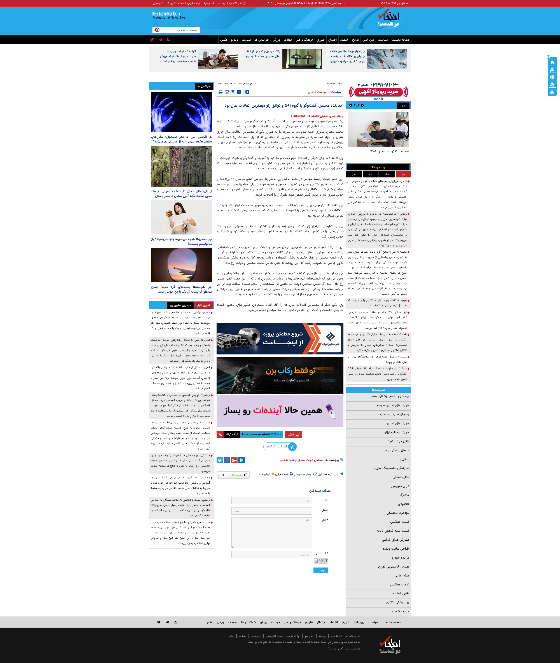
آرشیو (231, 636)
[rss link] (175, 622)
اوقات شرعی (193, 3)
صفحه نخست (401, 39)
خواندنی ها (262, 39)
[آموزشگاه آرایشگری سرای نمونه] (280, 411)
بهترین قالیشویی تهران (393, 566)
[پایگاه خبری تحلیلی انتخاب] (392, 20)
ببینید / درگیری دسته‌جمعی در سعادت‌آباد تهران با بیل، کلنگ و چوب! (377, 359)
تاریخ (355, 39)
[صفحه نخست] (552, 62)
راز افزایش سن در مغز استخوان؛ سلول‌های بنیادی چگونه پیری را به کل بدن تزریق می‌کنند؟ (181, 139)
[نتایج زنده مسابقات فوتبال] (552, 91)
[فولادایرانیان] (280, 338)
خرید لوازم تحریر (398, 423)
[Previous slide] (362, 105)
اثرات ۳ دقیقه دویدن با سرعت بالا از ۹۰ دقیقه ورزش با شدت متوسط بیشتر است (178, 56)
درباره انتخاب (353, 636)
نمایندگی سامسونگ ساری (391, 468)
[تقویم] (552, 84)
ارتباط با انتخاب (237, 3)
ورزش (276, 39)
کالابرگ (404, 495)
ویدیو (234, 39)
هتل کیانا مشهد (398, 441)
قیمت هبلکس (399, 521)
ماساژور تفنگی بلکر (397, 450)
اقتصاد (344, 39)
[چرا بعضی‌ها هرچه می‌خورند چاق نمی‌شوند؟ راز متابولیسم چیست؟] (181, 217)
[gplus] (234, 460)
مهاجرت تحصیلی (398, 512)
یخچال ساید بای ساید (394, 414)
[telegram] (161, 39)
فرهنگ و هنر (304, 39)
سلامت (246, 39)
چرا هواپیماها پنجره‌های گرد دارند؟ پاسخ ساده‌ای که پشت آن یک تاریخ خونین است (181, 289)
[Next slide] (350, 105)
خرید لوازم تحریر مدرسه (393, 405)
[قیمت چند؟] (552, 69)
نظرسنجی (158, 3)
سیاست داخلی (317, 92)
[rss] (169, 39)
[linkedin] (241, 460)
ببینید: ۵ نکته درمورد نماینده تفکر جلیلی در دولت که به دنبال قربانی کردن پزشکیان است (377, 303)
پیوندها (222, 3)
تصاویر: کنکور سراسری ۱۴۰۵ (389, 151)
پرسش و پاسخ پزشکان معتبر (390, 396)
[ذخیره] (233, 92)
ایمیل (325, 510)
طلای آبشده (401, 593)
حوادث (288, 39)
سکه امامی (402, 575)
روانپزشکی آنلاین (397, 602)
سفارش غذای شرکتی (395, 539)
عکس (223, 39)
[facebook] (227, 460)
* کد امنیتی (321, 553)
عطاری (404, 459)
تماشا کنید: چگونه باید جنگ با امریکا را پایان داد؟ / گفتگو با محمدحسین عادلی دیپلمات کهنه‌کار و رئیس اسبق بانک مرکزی (377, 373)
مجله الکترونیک (175, 3)
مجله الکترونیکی (274, 636)
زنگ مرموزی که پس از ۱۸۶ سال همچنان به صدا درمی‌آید (262, 54)
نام (326, 499)
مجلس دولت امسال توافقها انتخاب (301, 460)
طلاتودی (403, 504)
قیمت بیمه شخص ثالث (393, 530)
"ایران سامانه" (335, 649)
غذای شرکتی (401, 477)
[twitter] (152, 39)
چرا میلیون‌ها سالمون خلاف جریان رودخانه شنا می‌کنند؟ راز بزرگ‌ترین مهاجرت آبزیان (347, 56)
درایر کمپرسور (400, 486)
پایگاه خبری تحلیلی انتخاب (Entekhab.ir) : (316, 116)
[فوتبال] (552, 76)
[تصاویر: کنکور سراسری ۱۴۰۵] (378, 129)
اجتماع (332, 39)
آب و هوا (209, 3)
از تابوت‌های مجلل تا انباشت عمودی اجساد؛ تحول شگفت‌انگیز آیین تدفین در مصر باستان (181, 193)
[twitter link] (159, 622)
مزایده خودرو (400, 557)
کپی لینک (293, 434)
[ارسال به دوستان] (227, 92)
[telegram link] (167, 622)
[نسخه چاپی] (221, 92)
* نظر (325, 520)
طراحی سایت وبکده (396, 548)
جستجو (243, 636)
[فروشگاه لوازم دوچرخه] (280, 375)
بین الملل (368, 39)
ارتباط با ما (336, 636)
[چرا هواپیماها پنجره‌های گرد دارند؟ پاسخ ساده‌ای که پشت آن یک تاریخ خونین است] (181, 265)
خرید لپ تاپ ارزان (396, 432)
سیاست (383, 39)
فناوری (321, 39)
